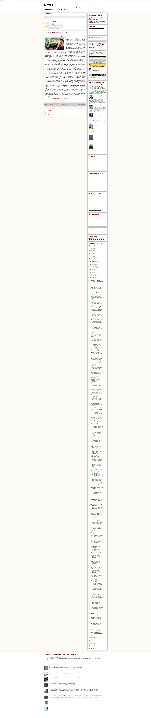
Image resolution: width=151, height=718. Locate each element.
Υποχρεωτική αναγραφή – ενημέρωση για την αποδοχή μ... (97, 297)
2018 (91, 258)
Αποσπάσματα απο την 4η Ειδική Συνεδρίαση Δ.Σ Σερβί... (97, 307)
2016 (91, 635)
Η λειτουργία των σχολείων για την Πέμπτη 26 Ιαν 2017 (96, 520)
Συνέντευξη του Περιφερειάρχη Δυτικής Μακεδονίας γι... (97, 542)
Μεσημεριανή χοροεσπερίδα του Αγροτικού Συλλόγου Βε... (97, 370)
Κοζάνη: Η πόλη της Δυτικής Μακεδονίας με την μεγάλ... (96, 624)
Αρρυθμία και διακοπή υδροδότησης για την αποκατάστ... (95, 556)
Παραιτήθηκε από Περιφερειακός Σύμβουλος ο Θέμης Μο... (97, 362)
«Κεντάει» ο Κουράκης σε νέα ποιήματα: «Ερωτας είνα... (96, 477)
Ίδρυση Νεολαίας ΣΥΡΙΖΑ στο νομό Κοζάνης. (96, 576)
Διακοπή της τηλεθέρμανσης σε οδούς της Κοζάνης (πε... (97, 480)
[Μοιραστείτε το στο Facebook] (66, 98)
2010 (91, 645)
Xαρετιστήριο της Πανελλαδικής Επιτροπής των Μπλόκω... (97, 605)
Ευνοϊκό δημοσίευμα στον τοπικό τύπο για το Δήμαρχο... (97, 633)
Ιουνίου (92, 270)
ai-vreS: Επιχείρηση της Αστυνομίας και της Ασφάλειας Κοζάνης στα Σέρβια (62, 683)
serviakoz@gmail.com (93, 19)
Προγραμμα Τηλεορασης (97, 210)
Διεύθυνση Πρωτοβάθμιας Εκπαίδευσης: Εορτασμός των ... (97, 493)
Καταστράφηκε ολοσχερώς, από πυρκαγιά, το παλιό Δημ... (97, 373)
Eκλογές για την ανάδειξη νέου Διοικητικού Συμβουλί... (96, 415)
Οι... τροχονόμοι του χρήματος (97, 385)
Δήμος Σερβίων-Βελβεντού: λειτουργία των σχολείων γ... (97, 589)
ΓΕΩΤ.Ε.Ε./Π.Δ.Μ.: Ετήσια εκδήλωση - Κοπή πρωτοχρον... (96, 620)
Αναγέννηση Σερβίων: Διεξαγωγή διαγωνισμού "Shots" (97, 508)
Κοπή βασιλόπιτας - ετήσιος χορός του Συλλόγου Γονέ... (96, 413)
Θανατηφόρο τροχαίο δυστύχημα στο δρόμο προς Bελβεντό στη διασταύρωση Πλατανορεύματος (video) (66, 677)
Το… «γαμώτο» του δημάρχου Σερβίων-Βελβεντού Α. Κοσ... (97, 418)
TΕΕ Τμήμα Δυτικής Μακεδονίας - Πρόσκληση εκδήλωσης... (97, 300)
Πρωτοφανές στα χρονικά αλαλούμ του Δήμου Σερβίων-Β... (97, 510)
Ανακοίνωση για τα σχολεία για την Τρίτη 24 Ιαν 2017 (97, 630)
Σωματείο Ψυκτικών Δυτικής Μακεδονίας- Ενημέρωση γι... (97, 500)
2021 (91, 253)
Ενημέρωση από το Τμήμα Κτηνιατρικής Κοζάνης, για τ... (97, 559)
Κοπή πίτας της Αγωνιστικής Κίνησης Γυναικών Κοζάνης (96, 348)
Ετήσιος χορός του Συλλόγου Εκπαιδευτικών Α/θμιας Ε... (96, 531)
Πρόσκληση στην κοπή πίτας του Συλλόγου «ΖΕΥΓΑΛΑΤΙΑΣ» (96, 395)
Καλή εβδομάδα (94, 377)
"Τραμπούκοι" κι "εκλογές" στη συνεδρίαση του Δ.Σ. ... (96, 350)
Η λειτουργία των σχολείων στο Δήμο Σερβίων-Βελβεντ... (97, 462)
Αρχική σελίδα (64, 104)
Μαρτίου (93, 275)
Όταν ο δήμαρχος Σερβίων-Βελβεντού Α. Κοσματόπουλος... (96, 452)
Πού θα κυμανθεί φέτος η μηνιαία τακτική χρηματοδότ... (97, 579)
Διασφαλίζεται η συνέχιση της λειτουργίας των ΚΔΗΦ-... (96, 471)
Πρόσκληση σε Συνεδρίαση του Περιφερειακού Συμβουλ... (97, 427)
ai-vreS (48, 4)
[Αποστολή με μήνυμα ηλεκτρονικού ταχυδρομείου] (63, 98)
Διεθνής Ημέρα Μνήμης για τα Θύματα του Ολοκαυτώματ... (97, 424)
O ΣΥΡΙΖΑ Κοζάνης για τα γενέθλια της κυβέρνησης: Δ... (97, 490)
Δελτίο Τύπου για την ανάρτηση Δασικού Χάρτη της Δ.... (97, 368)
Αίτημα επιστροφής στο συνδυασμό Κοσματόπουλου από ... (97, 599)
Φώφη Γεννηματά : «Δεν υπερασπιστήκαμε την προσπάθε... (95, 441)
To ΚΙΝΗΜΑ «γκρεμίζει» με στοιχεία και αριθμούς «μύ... (96, 288)
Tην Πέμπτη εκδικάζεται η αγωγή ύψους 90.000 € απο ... (97, 544)
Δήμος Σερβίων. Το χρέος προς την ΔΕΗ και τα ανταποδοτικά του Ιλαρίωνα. (100, 96)
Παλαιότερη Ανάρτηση (80, 104)
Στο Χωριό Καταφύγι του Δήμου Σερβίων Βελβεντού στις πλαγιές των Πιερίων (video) (63, 666)
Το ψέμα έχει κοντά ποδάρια (96, 319)
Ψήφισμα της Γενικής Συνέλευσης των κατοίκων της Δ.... (97, 293)
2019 (91, 256)
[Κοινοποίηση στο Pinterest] (67, 98)
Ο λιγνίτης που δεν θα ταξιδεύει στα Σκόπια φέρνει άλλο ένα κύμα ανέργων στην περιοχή (100, 145)
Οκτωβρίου (93, 264)
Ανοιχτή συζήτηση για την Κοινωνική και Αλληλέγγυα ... (97, 303)
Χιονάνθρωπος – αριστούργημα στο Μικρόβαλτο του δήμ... (97, 322)
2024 (91, 248)
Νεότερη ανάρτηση (49, 104)
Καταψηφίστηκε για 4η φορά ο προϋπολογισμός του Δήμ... (96, 359)
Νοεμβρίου (93, 262)
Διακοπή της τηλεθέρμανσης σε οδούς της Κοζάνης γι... (97, 603)
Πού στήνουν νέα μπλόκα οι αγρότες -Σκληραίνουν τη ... (96, 376)
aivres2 (47, 114)
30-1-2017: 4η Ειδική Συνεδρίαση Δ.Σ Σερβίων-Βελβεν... (96, 355)
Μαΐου (92, 272)
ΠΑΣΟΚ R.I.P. (93, 332)
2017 (91, 259)
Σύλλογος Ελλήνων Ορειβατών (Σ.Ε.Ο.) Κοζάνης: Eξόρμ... (97, 330)
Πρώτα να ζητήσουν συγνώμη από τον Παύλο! (96, 483)
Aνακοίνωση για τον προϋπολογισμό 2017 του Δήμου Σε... (96, 627)
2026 (91, 245)
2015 (91, 637)
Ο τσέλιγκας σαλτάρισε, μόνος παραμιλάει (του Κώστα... (96, 592)
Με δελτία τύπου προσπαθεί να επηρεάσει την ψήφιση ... (97, 438)
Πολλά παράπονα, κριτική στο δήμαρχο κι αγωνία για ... (96, 390)
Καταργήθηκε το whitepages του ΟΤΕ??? (56, 657)
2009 (91, 646)
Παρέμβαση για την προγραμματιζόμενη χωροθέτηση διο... (95, 429)
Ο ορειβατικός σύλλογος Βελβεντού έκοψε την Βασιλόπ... (95, 380)
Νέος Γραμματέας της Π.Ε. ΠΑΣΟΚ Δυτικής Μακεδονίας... (97, 528)
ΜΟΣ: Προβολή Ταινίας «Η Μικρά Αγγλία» (96, 447)
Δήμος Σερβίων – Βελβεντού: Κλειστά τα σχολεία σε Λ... (96, 568)
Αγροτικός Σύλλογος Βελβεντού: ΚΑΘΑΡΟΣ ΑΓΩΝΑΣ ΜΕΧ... (97, 566)
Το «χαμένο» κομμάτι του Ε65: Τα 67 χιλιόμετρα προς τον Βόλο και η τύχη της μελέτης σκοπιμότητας (100, 137)
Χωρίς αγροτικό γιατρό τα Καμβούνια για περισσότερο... (97, 597)
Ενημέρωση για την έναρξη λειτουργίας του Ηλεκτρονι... (96, 553)
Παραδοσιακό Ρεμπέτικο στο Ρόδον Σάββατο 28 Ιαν (96, 433)
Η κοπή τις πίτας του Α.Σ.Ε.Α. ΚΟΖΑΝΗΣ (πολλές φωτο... (96, 345)
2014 (91, 638)
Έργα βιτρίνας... (94, 305)
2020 (91, 255)
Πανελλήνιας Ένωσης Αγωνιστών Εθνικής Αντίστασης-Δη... (95, 364)
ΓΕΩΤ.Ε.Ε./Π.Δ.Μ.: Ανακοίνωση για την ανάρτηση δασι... (97, 457)
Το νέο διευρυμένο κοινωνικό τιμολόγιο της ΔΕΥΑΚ (96, 312)
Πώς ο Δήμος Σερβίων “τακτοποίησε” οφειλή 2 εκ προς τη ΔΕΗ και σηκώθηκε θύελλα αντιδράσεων (100, 88)
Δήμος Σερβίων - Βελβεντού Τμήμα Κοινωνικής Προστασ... (97, 318)
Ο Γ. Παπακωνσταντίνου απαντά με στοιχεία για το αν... (97, 337)
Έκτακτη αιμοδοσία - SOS (96, 573)
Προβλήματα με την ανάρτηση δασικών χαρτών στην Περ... (97, 469)
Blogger (81, 715)
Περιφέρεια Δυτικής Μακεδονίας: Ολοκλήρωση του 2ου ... (97, 485)
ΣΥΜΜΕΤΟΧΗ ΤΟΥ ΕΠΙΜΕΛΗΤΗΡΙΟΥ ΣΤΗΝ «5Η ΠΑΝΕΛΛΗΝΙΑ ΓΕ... (97, 474)
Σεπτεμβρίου (93, 266)
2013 (91, 640)
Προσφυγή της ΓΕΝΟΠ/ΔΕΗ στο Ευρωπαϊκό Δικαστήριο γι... (97, 523)
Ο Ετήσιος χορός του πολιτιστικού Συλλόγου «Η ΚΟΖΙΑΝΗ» (96, 285)
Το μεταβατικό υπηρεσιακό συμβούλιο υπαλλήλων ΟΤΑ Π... (96, 514)
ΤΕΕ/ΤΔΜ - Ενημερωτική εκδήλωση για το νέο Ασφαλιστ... (95, 562)
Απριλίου (93, 274)
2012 (91, 642)
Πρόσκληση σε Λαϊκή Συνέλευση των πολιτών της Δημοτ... (97, 608)
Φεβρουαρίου (94, 277)
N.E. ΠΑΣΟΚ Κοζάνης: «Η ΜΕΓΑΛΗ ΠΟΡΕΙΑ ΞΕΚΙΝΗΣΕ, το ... (97, 611)
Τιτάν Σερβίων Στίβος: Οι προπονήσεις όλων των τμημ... (96, 614)
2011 (91, 643)
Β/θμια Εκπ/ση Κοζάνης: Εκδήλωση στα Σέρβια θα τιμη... (96, 404)
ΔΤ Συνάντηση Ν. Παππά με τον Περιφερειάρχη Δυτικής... (97, 536)
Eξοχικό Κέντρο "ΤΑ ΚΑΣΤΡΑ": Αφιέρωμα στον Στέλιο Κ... (96, 410)
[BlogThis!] (64, 98)
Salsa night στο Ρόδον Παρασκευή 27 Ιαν (95, 436)
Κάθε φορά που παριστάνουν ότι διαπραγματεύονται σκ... (97, 444)
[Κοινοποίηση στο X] (65, 98)
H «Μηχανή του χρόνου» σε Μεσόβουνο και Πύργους (96, 594)
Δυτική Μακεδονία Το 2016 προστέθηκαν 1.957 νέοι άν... (97, 315)
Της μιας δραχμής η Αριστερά (96, 455)
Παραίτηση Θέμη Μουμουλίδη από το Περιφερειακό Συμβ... (97, 342)
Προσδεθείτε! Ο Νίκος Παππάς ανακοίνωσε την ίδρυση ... (97, 340)
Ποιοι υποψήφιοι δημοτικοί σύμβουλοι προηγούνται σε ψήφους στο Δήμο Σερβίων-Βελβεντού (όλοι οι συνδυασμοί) (64, 663)
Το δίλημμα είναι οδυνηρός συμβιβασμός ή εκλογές (96, 618)
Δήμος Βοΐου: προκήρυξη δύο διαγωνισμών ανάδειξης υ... (96, 310)
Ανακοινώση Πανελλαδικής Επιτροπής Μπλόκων (96, 525)
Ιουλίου (92, 269)
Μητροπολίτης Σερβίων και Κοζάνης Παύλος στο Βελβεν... (97, 586)
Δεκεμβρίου (93, 261)
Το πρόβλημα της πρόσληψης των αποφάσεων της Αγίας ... (97, 383)
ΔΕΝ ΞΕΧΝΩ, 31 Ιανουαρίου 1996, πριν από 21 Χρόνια (96, 503)
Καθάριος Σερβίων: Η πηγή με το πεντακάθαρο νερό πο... (97, 393)
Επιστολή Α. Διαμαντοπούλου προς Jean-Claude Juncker (96, 291)
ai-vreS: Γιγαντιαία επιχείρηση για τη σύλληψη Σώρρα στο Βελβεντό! (60, 706)
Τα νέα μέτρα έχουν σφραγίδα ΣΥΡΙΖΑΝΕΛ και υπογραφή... (97, 505)
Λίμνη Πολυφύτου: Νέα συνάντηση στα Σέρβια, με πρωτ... (96, 465)
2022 (91, 251)
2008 (91, 648)
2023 (91, 250)
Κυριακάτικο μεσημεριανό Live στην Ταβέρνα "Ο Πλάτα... (96, 399)
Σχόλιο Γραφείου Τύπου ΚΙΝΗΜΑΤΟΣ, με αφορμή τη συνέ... (96, 421)
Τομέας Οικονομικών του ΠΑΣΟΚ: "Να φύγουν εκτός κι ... (97, 281)
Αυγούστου (93, 267)
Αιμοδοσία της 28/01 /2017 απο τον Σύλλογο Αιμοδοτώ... (97, 460)
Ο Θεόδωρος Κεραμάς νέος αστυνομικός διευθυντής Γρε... (97, 388)
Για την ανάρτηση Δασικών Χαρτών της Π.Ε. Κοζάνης (96, 584)
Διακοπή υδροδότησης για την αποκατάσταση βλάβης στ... (97, 449)
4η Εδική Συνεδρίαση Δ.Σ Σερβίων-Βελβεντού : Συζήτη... (97, 353)
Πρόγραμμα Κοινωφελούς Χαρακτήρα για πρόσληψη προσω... (96, 538)
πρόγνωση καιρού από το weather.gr (54, 28)
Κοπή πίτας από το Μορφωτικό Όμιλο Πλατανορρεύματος (97, 408)
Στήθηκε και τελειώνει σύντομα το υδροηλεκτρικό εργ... (96, 335)
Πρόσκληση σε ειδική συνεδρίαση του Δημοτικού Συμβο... (96, 550)
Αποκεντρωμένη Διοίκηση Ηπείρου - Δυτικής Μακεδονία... (96, 324)
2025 (91, 247)
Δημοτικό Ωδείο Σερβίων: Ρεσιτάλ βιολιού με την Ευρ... (97, 328)
